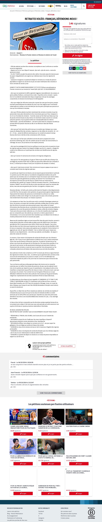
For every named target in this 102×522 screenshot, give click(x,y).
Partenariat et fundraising (14, 518)
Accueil (21, 6)
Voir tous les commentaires (51, 393)
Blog (65, 6)
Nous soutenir (73, 6)
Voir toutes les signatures (77, 73)
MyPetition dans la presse (68, 516)
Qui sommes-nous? (66, 511)
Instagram (41, 518)
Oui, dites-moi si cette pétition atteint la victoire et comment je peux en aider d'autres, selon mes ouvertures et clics (78, 46)
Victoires (42, 6)
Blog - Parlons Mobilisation (15, 513)
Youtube (40, 520)
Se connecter (97, 2)
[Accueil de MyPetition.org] (9, 6)
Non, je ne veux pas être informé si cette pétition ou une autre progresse (76, 51)
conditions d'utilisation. (83, 63)
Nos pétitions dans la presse (69, 513)
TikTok (40, 513)
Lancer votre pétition (13, 511)
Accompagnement (12, 516)
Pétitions (18, 11)
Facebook (41, 511)
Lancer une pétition (91, 6)
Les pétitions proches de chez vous (17, 520)
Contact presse (65, 518)
